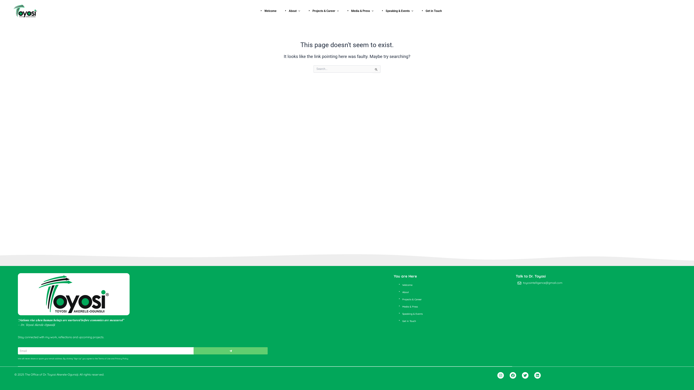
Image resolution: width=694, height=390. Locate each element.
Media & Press (360, 11)
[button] (298, 11)
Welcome (270, 11)
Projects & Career (323, 11)
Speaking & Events (398, 11)
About (293, 11)
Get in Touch (434, 11)
